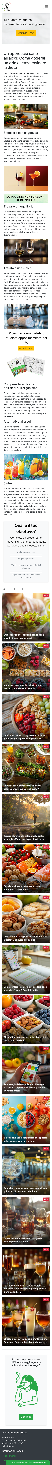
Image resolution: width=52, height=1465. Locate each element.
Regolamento (10, 1456)
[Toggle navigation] (46, 6)
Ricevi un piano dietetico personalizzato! (28, 1462)
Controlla (26, 1416)
